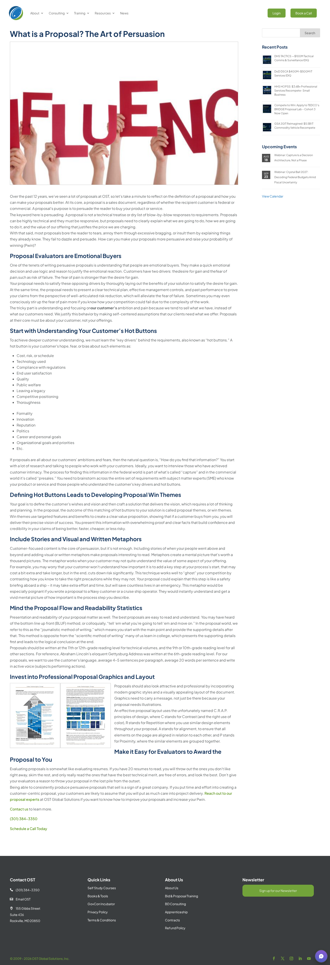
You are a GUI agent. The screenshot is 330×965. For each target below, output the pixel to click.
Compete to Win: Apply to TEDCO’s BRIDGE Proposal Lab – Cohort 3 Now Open (296, 109)
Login (277, 13)
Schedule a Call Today (28, 828)
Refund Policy (175, 928)
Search (310, 33)
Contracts (172, 920)
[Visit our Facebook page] (274, 959)
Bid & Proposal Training (181, 896)
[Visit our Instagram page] (291, 959)
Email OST (20, 899)
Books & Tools (98, 896)
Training (79, 13)
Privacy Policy (98, 912)
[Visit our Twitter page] (282, 959)
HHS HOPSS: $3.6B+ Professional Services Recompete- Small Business (295, 90)
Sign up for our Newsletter (278, 891)
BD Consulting (175, 904)
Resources (103, 13)
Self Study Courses (102, 888)
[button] (321, 956)
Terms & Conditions (102, 920)
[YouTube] (309, 959)
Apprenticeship (176, 912)
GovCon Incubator (101, 904)
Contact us (19, 809)
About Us (171, 888)
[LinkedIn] (300, 959)
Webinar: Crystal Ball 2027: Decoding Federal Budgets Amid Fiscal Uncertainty (295, 177)
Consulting (57, 13)
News (124, 13)
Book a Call (303, 13)
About (34, 13)
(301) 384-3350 (23, 818)
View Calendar (272, 196)
